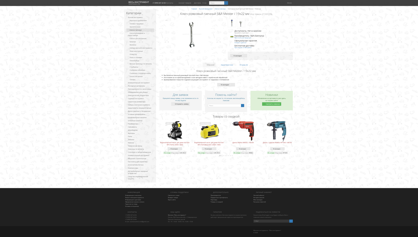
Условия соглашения (132, 206)
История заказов (258, 197)
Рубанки (131, 143)
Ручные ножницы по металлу (141, 64)
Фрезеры (131, 133)
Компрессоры (133, 168)
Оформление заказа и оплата (134, 202)
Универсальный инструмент (138, 155)
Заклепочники (135, 27)
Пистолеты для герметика (137, 162)
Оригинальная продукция (242, 38)
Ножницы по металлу (136, 149)
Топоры (132, 80)
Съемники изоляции (137, 70)
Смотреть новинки (272, 104)
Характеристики (226, 65)
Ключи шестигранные (138, 38)
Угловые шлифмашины (136, 114)
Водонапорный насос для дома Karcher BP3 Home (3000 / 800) (175, 143)
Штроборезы (133, 130)
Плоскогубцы (134, 61)
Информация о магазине (133, 195)
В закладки (237, 56)
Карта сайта (172, 200)
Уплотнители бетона (135, 165)
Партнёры (214, 200)
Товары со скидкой (217, 202)
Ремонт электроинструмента (134, 197)
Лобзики (131, 140)
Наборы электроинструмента (139, 105)
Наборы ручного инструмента (141, 48)
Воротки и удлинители (138, 20)
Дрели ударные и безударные (139, 111)
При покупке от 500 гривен (243, 47)
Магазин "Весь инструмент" (177, 215)
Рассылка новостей (259, 202)
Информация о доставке (133, 200)
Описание (210, 65)
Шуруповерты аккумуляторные (139, 108)
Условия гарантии (240, 42)
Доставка (197, 3)
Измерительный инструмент (139, 83)
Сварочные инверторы (136, 102)
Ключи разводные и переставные (136, 34)
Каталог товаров (185, 3)
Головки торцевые (136, 24)
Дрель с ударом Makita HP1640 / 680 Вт (277, 142)
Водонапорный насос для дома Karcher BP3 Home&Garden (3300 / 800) (209, 143)
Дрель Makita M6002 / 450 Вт (243, 142)
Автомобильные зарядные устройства (138, 172)
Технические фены (135, 146)
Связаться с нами (173, 195)
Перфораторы (133, 124)
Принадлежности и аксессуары (139, 89)
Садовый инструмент (136, 98)
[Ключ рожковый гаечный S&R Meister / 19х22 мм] (191, 34)
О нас (204, 3)
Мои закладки (257, 200)
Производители (216, 195)
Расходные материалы (136, 86)
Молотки (133, 45)
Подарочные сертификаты (219, 197)
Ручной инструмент (135, 17)
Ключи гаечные (136, 30)
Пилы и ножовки (136, 57)
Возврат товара (173, 197)
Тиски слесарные (136, 76)
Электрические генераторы (138, 95)
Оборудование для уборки (138, 92)
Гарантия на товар (131, 204)
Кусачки (133, 42)
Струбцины (134, 67)
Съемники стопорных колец (140, 73)
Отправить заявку (181, 104)
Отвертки (133, 54)
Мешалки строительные (137, 158)
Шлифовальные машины (137, 117)
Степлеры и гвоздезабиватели (139, 152)
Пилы (130, 136)
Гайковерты (132, 127)
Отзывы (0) (243, 65)
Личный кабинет (258, 195)
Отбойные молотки (135, 121)
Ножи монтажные (136, 51)
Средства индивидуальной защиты (138, 177)
